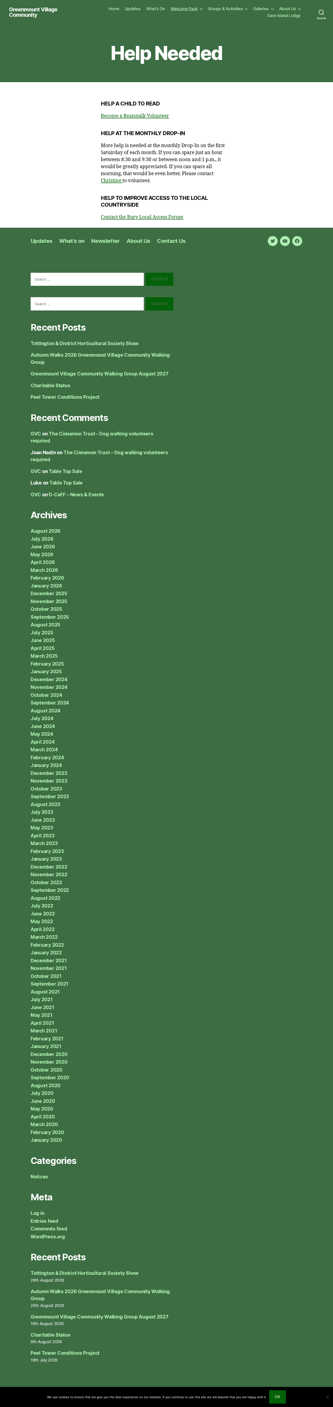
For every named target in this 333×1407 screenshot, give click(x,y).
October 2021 (46, 976)
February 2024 (47, 757)
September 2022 (50, 890)
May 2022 (42, 921)
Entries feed (44, 1221)
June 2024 (43, 726)
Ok (277, 1397)
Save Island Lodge (284, 15)
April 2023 (42, 835)
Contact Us (171, 241)
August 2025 (45, 625)
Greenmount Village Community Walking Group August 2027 (99, 374)
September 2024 (50, 703)
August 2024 (45, 711)
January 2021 (46, 1046)
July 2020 (42, 1093)
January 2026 (46, 586)
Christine (112, 181)
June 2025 (43, 640)
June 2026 (43, 546)
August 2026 (45, 531)
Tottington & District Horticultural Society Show (85, 343)
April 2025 (42, 648)
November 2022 (49, 874)
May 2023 (42, 828)
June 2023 (43, 820)
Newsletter (105, 241)
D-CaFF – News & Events (76, 494)
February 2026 (47, 578)
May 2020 (42, 1109)
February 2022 (47, 945)
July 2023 (42, 812)
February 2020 (47, 1132)
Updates (133, 8)
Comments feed (49, 1229)
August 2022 (45, 898)
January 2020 (46, 1140)
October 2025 (46, 609)
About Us (287, 8)
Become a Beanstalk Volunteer (135, 116)
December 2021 (49, 960)
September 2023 (50, 796)
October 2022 (46, 882)
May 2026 (42, 554)
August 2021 (45, 992)
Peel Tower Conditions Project (65, 397)
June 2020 (43, 1101)
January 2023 (46, 859)
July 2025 (42, 632)
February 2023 (47, 851)
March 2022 (44, 937)
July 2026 (42, 539)
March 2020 (44, 1124)
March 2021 (44, 1031)
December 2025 (49, 593)
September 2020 (50, 1077)
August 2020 (45, 1085)
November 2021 (49, 968)
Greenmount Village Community (33, 12)
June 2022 (43, 914)
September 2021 (49, 984)
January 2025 (46, 671)
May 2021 (42, 1015)
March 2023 (44, 843)
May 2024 (42, 734)
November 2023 (49, 781)
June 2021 (42, 1007)
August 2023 (45, 804)
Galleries (261, 8)
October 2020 (46, 1070)
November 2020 (49, 1062)
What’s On (155, 8)
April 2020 (43, 1117)
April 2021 (42, 1023)
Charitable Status (50, 385)
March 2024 (44, 749)
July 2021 (42, 999)
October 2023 (46, 789)
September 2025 (50, 617)
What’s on (71, 241)
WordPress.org (48, 1237)
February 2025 (47, 664)
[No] (327, 1397)
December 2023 (49, 773)
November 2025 (49, 601)
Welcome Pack (184, 8)
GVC (36, 434)
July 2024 (42, 718)
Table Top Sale (65, 471)
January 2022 (46, 953)
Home (114, 8)
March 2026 (44, 570)
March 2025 (44, 656)
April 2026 (43, 562)
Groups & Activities (225, 8)
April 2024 (43, 742)
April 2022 (42, 929)
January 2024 (46, 765)
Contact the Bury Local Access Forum (142, 217)
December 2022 (49, 867)
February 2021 (47, 1039)
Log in (37, 1213)
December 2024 (49, 679)
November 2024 (49, 687)
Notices (39, 1177)
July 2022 (42, 906)
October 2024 (46, 695)
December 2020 (49, 1054)
